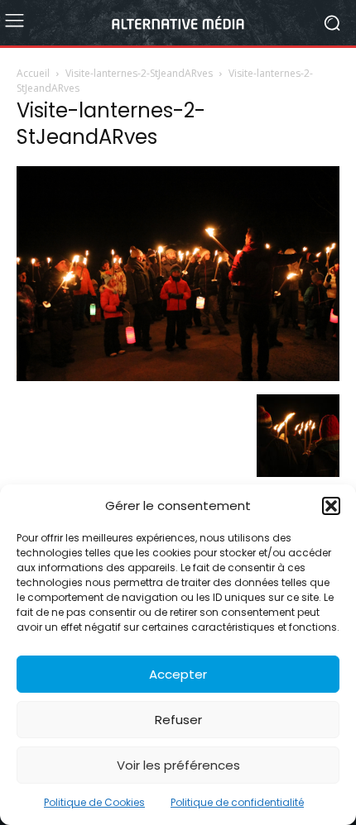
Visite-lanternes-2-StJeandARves (139, 73)
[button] (331, 506)
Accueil (33, 73)
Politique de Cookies (94, 802)
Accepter (178, 674)
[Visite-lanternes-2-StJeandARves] (178, 377)
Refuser (178, 719)
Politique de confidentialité (237, 802)
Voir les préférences (178, 765)
